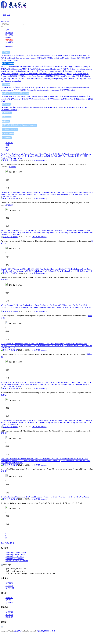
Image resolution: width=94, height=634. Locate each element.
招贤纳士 (9, 600)
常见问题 (9, 612)
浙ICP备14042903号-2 (46, 631)
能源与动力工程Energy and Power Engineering (28, 76)
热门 (7, 147)
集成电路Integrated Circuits (25, 71)
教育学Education (54, 99)
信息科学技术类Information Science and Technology (52, 66)
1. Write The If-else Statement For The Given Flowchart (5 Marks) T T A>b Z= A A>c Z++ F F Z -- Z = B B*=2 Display (45, 497)
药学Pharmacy (18, 107)
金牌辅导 (9, 37)
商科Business (6, 84)
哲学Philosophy (53, 96)
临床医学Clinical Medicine (65, 107)
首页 (7, 30)
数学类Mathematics (19, 55)
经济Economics (18, 87)
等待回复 (9, 143)
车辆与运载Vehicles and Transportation (61, 76)
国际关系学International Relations (34, 99)
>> (7, 539)
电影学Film (64, 96)
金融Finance (52, 87)
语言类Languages (80, 99)
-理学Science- (6, 55)
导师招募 (9, 598)
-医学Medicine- (6, 107)
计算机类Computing (8, 63)
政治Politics (73, 96)
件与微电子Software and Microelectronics (76, 69)
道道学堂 (18, 631)
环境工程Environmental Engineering (58, 74)
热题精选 (9, 33)
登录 (4, 15)
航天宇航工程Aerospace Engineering (49, 79)
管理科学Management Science (36, 87)
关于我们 (9, 583)
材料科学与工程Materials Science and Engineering (41, 69)
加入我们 (9, 42)
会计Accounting (64, 87)
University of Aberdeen (15, 557)
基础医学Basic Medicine (45, 107)
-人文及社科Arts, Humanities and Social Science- (19, 96)
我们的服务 (10, 588)
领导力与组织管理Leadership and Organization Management (36, 90)
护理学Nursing (30, 107)
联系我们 (9, 586)
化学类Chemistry (33, 55)
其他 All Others (6, 137)
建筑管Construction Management (32, 74)
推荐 (7, 145)
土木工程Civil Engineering (47, 71)
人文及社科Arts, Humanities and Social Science (15, 93)
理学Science (5, 52)
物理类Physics (45, 55)
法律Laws (82, 96)
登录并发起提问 (7, 543)
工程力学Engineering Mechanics (22, 79)
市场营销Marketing (67, 90)
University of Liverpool (15, 559)
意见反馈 (9, 602)
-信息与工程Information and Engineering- (16, 66)
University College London (16, 555)
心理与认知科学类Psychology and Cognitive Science (56, 58)
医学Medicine (6, 104)
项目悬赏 (9, 35)
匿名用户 (14, 160)
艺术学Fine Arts (67, 99)
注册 (8, 15)
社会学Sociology (14, 99)
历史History (42, 96)
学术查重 (9, 40)
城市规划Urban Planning (78, 55)
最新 (7, 150)
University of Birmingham (16, 552)
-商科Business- (6, 87)
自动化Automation (8, 71)
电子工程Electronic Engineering (75, 79)
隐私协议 (9, 617)
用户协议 (9, 615)
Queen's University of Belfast (17, 561)
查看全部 (12, 167)
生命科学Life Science (60, 55)
